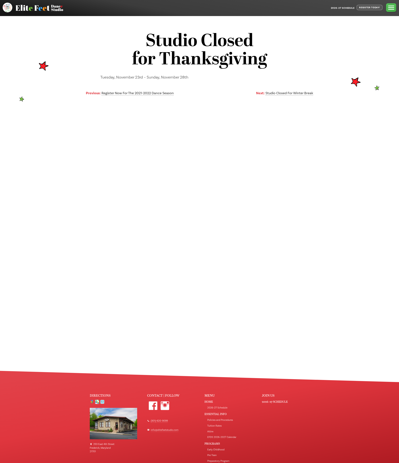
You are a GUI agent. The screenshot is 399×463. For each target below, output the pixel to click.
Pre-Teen (212, 455)
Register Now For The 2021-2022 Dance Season (137, 93)
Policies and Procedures (220, 420)
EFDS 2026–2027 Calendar (221, 437)
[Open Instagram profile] (165, 406)
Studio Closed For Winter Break (289, 93)
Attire (210, 431)
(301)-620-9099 (159, 420)
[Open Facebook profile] (153, 406)
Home (208, 401)
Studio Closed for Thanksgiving (199, 51)
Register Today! (369, 7)
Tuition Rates (214, 425)
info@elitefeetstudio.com (164, 430)
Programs (212, 443)
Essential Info (215, 414)
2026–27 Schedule (343, 8)
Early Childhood (215, 449)
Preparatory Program (218, 461)
